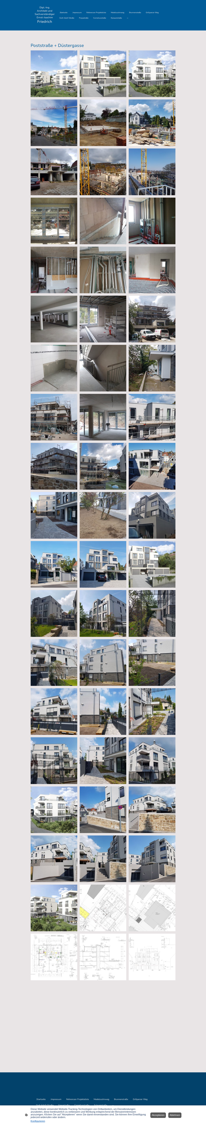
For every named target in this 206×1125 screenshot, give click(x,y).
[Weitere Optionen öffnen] (127, 18)
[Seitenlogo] (44, 26)
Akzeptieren (158, 1115)
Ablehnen (175, 1115)
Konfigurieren (38, 1121)
